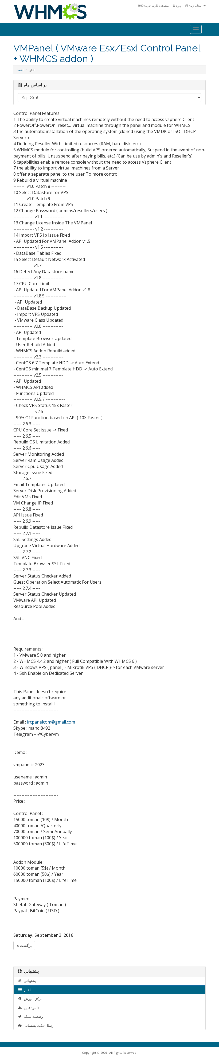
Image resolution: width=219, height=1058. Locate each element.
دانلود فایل (30, 1007)
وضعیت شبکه (32, 1016)
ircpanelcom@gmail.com (51, 722)
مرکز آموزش (32, 998)
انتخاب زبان (195, 5)
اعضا (20, 70)
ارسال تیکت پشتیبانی (38, 1025)
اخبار (26, 989)
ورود (178, 5)
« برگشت (24, 945)
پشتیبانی (29, 980)
